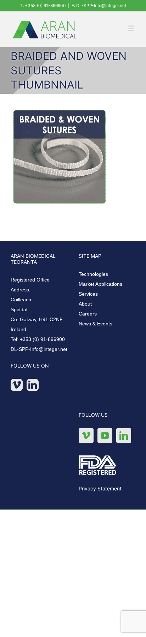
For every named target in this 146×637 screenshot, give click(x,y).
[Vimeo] (17, 385)
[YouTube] (104, 435)
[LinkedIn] (33, 385)
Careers (88, 314)
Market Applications (100, 284)
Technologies (93, 274)
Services (88, 294)
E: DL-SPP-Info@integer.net (99, 5)
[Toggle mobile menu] (131, 28)
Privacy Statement (100, 488)
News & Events (95, 323)
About (85, 304)
